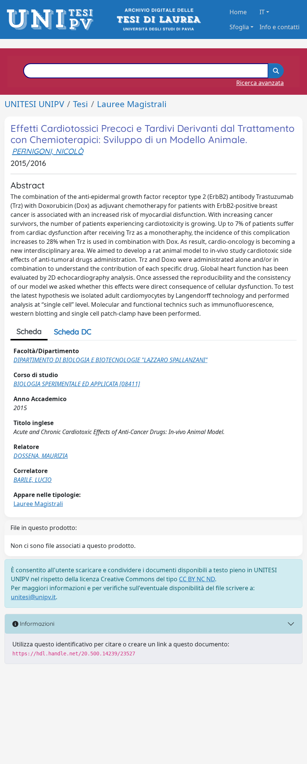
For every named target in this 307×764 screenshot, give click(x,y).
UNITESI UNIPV (34, 104)
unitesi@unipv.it (33, 597)
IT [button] (262, 12)
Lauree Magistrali (132, 104)
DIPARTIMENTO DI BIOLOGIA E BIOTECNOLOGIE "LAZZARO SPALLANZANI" (110, 360)
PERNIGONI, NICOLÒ (47, 151)
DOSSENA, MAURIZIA (40, 456)
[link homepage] (52, 19)
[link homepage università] (158, 19)
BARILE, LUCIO (32, 480)
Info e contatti (279, 27)
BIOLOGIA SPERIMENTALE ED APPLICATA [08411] (76, 384)
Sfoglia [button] (239, 27)
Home (238, 12)
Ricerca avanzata (260, 83)
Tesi (80, 104)
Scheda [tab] (29, 331)
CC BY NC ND (197, 579)
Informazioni (36, 623)
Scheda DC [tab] (72, 331)
